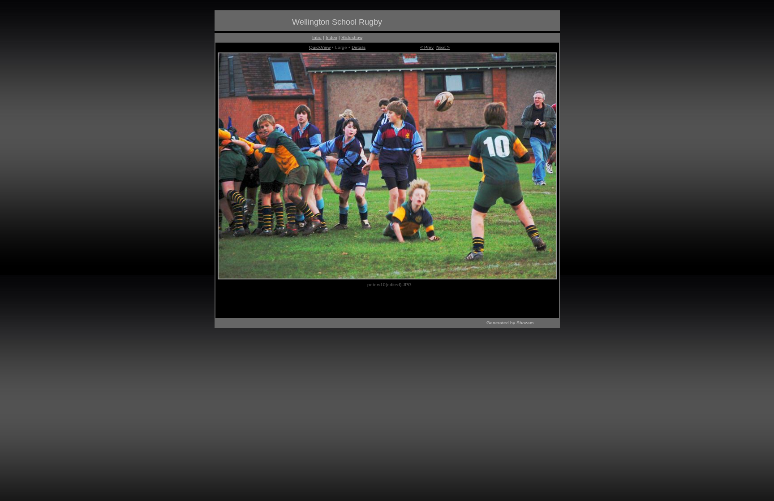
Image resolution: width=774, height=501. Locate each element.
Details (359, 47)
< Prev (427, 47)
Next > (443, 47)
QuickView (320, 47)
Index (331, 37)
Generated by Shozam (509, 322)
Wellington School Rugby (337, 21)
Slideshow (351, 37)
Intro (317, 37)
